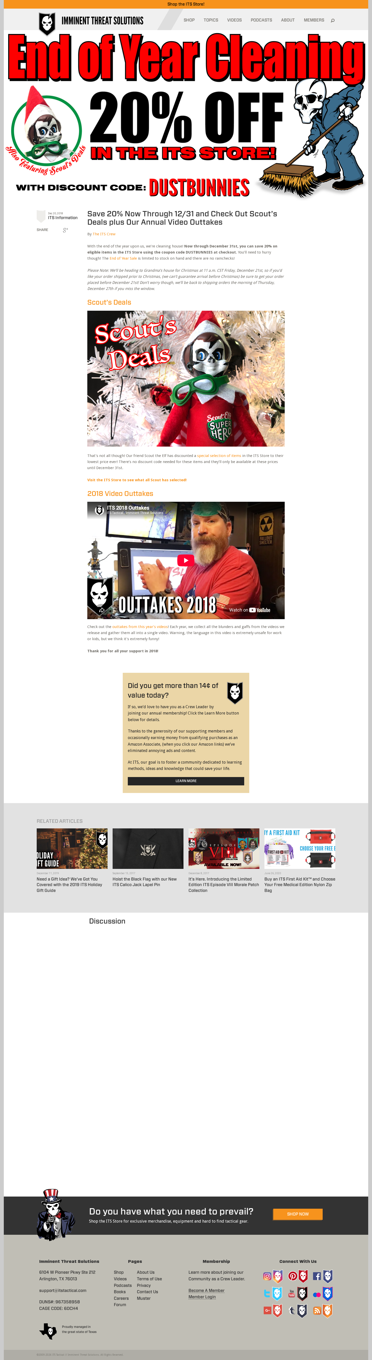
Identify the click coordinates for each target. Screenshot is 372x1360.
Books (120, 1292)
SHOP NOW (298, 1214)
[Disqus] (186, 990)
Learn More (186, 781)
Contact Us (147, 1292)
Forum (120, 1305)
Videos (120, 1279)
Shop (119, 1272)
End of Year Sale (123, 258)
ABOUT (288, 20)
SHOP (189, 20)
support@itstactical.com (62, 1291)
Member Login (202, 1297)
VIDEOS (234, 20)
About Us (146, 1272)
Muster (144, 1298)
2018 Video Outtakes (120, 493)
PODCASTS (261, 20)
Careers (121, 1298)
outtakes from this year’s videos (140, 626)
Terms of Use (149, 1279)
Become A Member (206, 1291)
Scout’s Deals (109, 302)
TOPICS (211, 20)
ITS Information (63, 218)
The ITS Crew (104, 234)
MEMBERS (314, 20)
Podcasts (123, 1286)
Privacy (144, 1286)
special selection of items (219, 455)
